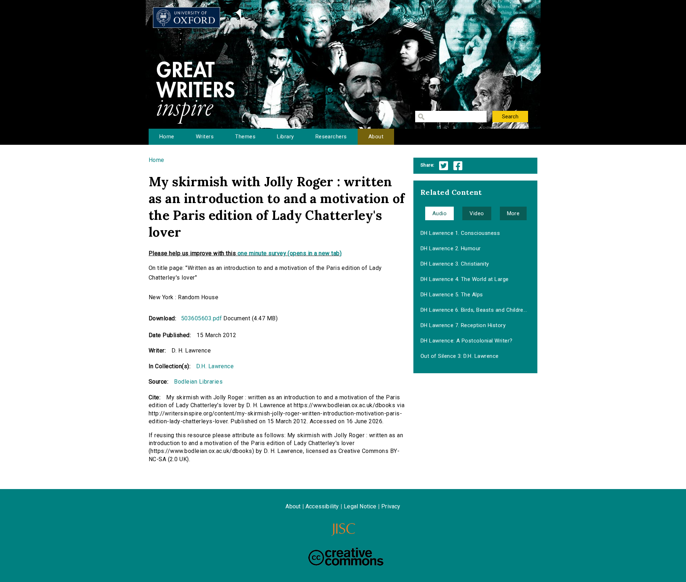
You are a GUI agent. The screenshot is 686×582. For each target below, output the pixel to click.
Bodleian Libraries (198, 381)
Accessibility (322, 506)
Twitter (443, 165)
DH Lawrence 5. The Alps (452, 294)
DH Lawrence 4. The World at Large (465, 279)
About (375, 136)
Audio (439, 213)
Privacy (390, 506)
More (513, 213)
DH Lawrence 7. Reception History (463, 325)
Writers (205, 136)
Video (476, 213)
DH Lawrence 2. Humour (451, 248)
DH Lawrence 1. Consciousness (460, 233)
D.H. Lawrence (215, 366)
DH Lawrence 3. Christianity (455, 264)
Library (285, 136)
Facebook (457, 165)
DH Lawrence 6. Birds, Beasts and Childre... (474, 310)
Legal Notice (360, 506)
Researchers (331, 136)
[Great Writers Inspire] (186, 17)
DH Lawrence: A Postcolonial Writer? (467, 340)
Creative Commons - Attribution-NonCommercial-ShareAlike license (345, 557)
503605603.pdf (201, 318)
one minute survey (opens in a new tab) (290, 253)
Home (166, 136)
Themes (245, 136)
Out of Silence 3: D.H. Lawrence (460, 356)
